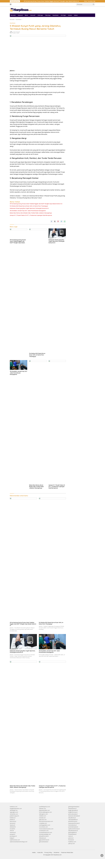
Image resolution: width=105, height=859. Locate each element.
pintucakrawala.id (72, 814)
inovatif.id (12, 829)
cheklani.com (42, 816)
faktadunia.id (42, 838)
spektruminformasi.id (73, 829)
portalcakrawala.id (73, 827)
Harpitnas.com (58, 855)
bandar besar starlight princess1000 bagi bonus (80, 24)
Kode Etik (40, 852)
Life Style (63, 15)
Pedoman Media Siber (67, 852)
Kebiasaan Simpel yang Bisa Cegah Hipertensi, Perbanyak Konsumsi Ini (29, 208)
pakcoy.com (71, 843)
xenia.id (12, 830)
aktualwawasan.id (73, 830)
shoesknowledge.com (45, 834)
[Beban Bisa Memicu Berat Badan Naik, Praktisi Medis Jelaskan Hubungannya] (38, 422)
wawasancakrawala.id (74, 816)
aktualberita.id (72, 818)
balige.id (12, 838)
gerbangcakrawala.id (73, 806)
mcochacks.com (43, 827)
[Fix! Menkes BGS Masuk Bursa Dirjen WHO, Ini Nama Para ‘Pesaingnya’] (38, 290)
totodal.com (42, 818)
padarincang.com (14, 816)
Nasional (20, 15)
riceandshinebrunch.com (45, 832)
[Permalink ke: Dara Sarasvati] (11, 32)
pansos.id (70, 838)
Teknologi (47, 15)
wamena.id (13, 832)
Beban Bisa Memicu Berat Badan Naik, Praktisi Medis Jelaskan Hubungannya (31, 213)
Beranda (13, 15)
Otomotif (32, 15)
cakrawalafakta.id (73, 819)
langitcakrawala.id (73, 810)
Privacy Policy (48, 852)
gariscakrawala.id (43, 841)
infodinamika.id (72, 834)
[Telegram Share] (61, 221)
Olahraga (40, 15)
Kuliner (76, 15)
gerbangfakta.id (72, 832)
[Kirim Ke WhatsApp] (64, 221)
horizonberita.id (72, 825)
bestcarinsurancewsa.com (46, 821)
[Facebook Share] (51, 221)
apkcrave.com (43, 819)
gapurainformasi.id (44, 840)
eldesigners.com (43, 814)
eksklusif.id (13, 827)
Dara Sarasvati (16, 32)
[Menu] (11, 4)
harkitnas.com (13, 806)
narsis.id (70, 836)
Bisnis (26, 15)
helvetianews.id (72, 808)
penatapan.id (13, 836)
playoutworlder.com (44, 810)
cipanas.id (12, 825)
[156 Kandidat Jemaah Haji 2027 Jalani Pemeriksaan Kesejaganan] (18, 365)
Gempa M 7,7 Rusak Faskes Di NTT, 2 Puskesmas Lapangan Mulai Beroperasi (31, 215)
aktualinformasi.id (43, 836)
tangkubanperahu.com (16, 808)
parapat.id (12, 834)
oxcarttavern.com (43, 830)
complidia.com (43, 823)
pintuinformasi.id (72, 821)
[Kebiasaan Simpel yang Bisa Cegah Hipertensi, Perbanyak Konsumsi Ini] (57, 233)
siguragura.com (14, 812)
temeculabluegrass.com (45, 812)
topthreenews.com (15, 840)
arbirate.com (42, 808)
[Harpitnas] (21, 10)
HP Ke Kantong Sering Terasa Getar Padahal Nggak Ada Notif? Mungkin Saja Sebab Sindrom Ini (35, 1)
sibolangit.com (14, 810)
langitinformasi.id (72, 812)
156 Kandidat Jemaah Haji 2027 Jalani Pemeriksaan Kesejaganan (28, 210)
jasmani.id (12, 823)
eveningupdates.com (44, 825)
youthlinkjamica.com (44, 806)
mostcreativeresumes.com (46, 829)
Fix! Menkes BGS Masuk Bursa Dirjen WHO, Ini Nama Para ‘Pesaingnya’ (29, 206)
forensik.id (71, 840)
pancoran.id (13, 821)
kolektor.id (12, 818)
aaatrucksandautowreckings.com (18, 841)
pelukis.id (12, 819)
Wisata (70, 15)
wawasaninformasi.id (73, 823)
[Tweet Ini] (55, 221)
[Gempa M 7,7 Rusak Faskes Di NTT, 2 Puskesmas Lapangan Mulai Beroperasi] (57, 422)
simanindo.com (14, 814)
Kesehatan (55, 15)
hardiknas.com (72, 841)
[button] (93, 4)
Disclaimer (56, 852)
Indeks (34, 852)
